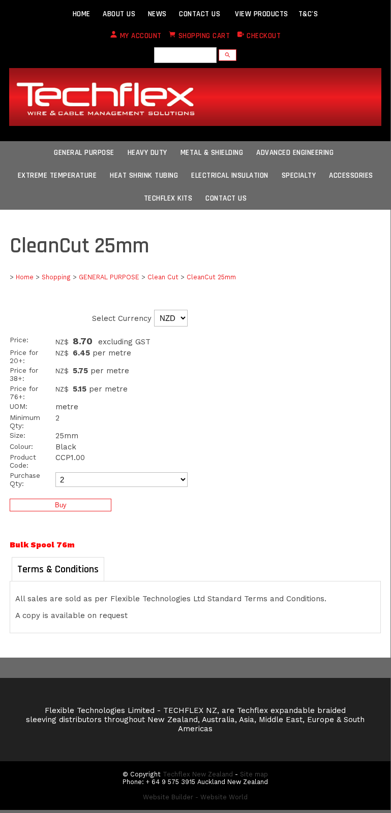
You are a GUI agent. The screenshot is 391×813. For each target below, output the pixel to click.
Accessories (351, 175)
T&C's (308, 14)
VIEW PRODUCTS (261, 14)
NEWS (157, 14)
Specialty (299, 175)
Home (25, 277)
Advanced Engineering (295, 152)
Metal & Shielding (212, 152)
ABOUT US (119, 14)
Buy (61, 505)
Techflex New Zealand (198, 774)
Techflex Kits (168, 198)
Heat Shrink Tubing (144, 175)
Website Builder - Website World (195, 797)
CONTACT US (199, 14)
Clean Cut (162, 277)
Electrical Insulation (229, 175)
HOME (82, 14)
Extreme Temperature (57, 175)
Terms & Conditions (58, 569)
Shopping (56, 277)
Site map (254, 774)
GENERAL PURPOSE (109, 277)
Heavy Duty (147, 152)
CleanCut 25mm (211, 277)
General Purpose (84, 152)
